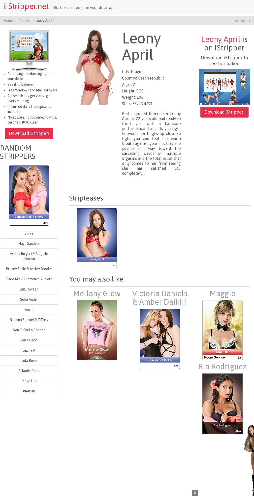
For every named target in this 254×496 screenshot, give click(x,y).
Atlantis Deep (29, 371)
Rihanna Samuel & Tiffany (29, 320)
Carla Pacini (29, 340)
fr (249, 21)
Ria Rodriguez (222, 366)
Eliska (29, 233)
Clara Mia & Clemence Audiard (29, 279)
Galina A (29, 350)
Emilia (28, 310)
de (243, 21)
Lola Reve (29, 361)
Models (24, 21)
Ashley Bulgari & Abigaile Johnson (29, 256)
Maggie (222, 293)
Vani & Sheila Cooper (29, 330)
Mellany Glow (97, 293)
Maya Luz (29, 381)
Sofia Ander (29, 299)
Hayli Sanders (28, 244)
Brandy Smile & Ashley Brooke (29, 269)
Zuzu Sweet (29, 289)
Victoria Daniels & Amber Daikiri (159, 297)
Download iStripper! (29, 133)
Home (8, 21)
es (237, 21)
